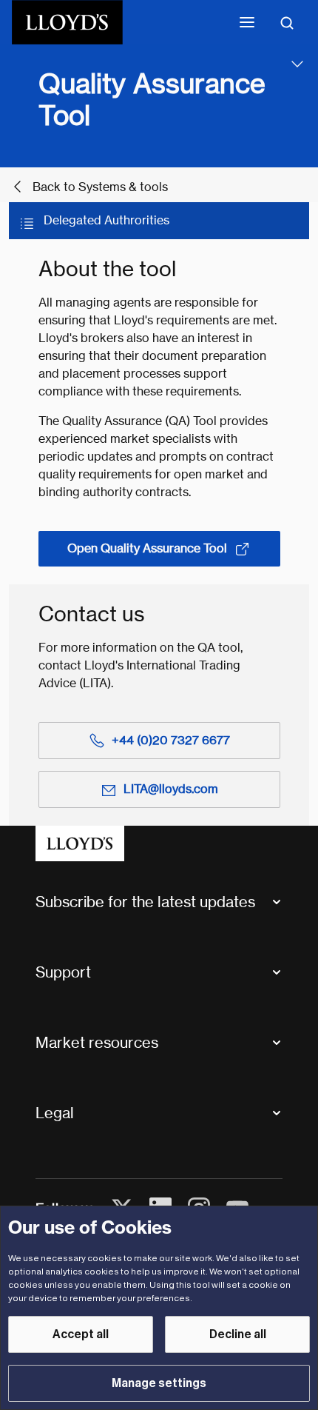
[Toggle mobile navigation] (247, 22)
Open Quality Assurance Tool (147, 548)
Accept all (81, 1334)
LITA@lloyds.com (171, 789)
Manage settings (159, 1383)
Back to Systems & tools (100, 187)
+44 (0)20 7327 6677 (171, 740)
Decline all (237, 1334)
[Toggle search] (287, 22)
